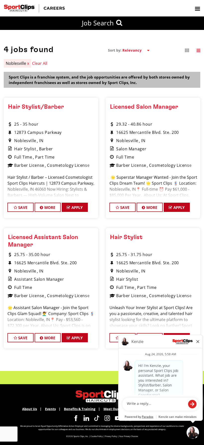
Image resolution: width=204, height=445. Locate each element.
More (49, 207)
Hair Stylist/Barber (36, 107)
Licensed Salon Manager (144, 107)
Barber (46, 148)
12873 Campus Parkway (38, 132)
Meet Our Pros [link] (115, 409)
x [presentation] (28, 63)
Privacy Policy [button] (111, 436)
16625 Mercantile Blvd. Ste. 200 (147, 132)
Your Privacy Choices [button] (128, 436)
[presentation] (197, 8)
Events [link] (50, 409)
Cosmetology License (68, 165)
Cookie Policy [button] (97, 436)
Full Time (23, 157)
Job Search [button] (98, 22)
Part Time (45, 157)
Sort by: (114, 50)
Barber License (29, 165)
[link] (76, 418)
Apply (76, 207)
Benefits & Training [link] (79, 409)
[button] (187, 50)
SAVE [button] (22, 207)
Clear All (39, 63)
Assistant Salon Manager (39, 279)
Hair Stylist (25, 148)
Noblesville (25, 140)
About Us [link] (29, 409)
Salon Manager (131, 148)
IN (41, 140)
